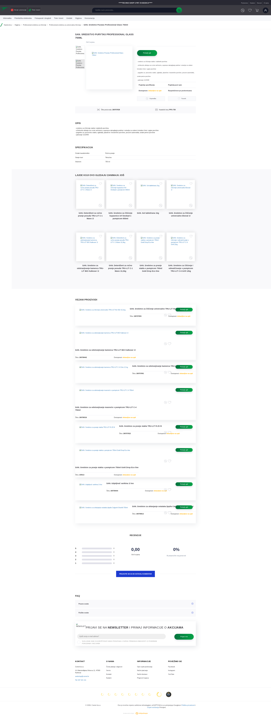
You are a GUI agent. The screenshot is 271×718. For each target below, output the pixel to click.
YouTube (171, 674)
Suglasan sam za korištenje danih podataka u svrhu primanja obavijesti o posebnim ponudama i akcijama (119, 642)
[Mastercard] (102, 694)
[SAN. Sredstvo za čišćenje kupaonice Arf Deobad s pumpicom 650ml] (120, 194)
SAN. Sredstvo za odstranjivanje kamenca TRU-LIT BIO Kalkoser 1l (90, 268)
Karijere (108, 678)
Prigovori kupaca (143, 678)
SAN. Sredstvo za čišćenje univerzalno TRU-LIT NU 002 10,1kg (158, 309)
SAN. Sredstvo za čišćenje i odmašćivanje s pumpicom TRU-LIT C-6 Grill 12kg (180, 268)
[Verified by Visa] (136, 694)
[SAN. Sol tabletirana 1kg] (150, 194)
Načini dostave (142, 674)
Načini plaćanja (142, 670)
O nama (266, 3)
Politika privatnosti (188, 705)
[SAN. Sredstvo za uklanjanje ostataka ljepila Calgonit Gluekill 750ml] (103, 511)
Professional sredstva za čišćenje (34, 25)
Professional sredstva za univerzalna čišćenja (65, 25)
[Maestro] (109, 694)
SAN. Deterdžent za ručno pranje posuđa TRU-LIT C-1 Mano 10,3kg (120, 268)
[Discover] (129, 694)
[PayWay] (159, 694)
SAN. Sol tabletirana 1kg (148, 213)
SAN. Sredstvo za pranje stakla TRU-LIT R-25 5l (140, 426)
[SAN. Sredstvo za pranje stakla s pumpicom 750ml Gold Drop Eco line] (150, 246)
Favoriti (250, 10)
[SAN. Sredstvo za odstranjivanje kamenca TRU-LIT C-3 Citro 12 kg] (103, 371)
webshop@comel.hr (82, 676)
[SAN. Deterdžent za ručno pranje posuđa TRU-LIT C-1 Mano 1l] (90, 194)
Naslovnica (8, 25)
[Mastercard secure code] (143, 694)
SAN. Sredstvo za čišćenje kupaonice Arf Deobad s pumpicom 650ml (120, 216)
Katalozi (252, 3)
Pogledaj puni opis (175, 85)
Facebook (171, 667)
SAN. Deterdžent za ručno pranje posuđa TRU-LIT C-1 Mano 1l (90, 216)
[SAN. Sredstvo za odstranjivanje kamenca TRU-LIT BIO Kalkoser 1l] (90, 246)
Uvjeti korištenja (153, 707)
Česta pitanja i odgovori (114, 667)
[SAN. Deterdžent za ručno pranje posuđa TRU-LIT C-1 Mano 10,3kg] (120, 246)
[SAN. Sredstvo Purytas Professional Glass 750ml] (109, 68)
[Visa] (116, 694)
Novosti (259, 3)
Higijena (17, 25)
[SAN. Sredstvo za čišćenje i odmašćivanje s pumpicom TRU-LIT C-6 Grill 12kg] (181, 246)
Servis (108, 670)
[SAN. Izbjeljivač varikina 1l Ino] (90, 488)
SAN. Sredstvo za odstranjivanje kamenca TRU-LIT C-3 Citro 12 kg (162, 366)
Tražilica (179, 10)
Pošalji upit (147, 53)
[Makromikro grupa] (4, 9)
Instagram (171, 670)
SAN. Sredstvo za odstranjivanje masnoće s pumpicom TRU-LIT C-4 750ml (105, 408)
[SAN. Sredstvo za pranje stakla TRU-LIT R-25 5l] (97, 431)
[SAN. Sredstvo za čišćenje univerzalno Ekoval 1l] (181, 194)
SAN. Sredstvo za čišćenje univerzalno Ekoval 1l (181, 214)
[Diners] (123, 694)
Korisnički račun (265, 10)
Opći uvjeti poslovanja (144, 667)
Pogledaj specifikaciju (147, 85)
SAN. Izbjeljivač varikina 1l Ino (120, 483)
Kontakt (108, 674)
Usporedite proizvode (243, 10)
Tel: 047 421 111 (80, 680)
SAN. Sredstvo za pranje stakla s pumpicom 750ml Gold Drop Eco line (150, 268)
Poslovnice (244, 3)
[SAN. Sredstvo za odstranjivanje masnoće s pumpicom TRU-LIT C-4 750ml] (106, 394)
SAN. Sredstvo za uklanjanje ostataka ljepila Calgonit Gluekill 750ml (162, 506)
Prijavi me (184, 637)
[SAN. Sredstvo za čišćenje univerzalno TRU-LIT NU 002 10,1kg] (102, 313)
